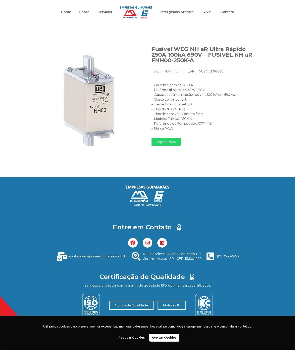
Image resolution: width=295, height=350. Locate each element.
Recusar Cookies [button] (131, 337)
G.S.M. (207, 12)
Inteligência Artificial (177, 12)
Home (66, 12)
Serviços (105, 12)
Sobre (84, 12)
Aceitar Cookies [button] (164, 337)
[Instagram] (147, 243)
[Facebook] (133, 243)
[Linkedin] (162, 243)
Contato (227, 12)
